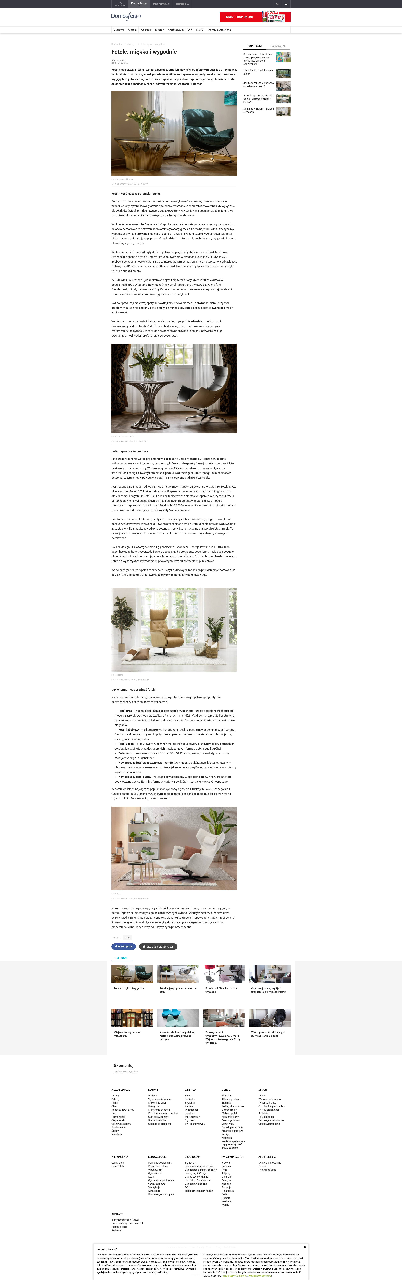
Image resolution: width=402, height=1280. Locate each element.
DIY (190, 29)
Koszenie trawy (230, 1116)
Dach (114, 1113)
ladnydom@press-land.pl (125, 1219)
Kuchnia (189, 1106)
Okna (114, 1106)
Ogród (132, 29)
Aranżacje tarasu (231, 1120)
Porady (115, 1095)
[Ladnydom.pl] (119, 4)
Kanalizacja (154, 1190)
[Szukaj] (277, 4)
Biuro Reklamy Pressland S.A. (127, 1223)
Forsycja (226, 1187)
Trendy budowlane (219, 29)
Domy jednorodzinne (269, 1162)
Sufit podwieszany (158, 1116)
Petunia (226, 1197)
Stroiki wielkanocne (269, 1123)
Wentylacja (154, 1187)
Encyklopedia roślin (232, 1127)
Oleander (227, 1176)
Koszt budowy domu (122, 1109)
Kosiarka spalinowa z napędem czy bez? (233, 1143)
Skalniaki (226, 1102)
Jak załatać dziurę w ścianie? (201, 1169)
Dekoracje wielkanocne (271, 1120)
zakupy (130, 44)
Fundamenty (118, 1127)
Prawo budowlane (158, 1166)
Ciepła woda (118, 1120)
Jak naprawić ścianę (196, 1183)
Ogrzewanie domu (121, 1123)
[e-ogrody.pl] (161, 4)
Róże (224, 1169)
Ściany (115, 1130)
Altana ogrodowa (231, 1099)
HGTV (199, 29)
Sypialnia (190, 1102)
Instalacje (116, 1134)
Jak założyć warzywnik (197, 1180)
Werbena (226, 1201)
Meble (262, 1095)
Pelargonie (228, 1190)
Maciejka (226, 1183)
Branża (262, 1166)
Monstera (227, 1095)
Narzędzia (153, 1106)
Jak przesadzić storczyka (199, 1166)
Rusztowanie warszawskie (163, 1113)
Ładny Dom (117, 1162)
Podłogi (152, 1095)
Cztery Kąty (117, 1166)
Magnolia (227, 1137)
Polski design (266, 1116)
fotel (127, 938)
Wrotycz (226, 1134)
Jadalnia (189, 1113)
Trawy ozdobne (230, 1147)
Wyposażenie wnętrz (269, 1099)
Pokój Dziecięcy (267, 1102)
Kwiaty (225, 1204)
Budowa (119, 29)
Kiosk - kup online (239, 17)
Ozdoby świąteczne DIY (271, 1106)
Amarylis (226, 1180)
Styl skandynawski (195, 1123)
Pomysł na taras (267, 1169)
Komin (114, 1102)
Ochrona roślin (229, 1109)
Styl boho (190, 1120)
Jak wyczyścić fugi (195, 1173)
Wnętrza (145, 29)
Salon (188, 1095)
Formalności (118, 1116)
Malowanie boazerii (159, 1109)
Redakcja (116, 1230)
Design (159, 29)
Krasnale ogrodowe (232, 1130)
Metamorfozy (192, 1116)
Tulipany (226, 1173)
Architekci (263, 1113)
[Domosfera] (139, 4)
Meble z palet (229, 1113)
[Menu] (286, 4)
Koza (151, 1176)
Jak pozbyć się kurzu (196, 1176)
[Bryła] (182, 4)
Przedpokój (191, 1109)
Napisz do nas (119, 1226)
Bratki (225, 1194)
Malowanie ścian (157, 1102)
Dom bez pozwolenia (160, 1162)
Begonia (226, 1166)
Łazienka (190, 1099)
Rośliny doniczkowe (233, 1106)
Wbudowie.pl (155, 1169)
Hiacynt (226, 1162)
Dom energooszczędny (161, 1194)
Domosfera (117, 44)
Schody (115, 1099)
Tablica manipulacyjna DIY (199, 1190)
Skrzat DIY (191, 1162)
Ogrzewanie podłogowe (161, 1180)
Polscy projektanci (268, 1109)
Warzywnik (228, 1123)
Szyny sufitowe (156, 1183)
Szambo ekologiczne (159, 1123)
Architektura (176, 29)
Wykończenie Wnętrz (159, 1099)
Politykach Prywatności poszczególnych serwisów (246, 1276)
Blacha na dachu (157, 1120)
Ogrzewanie (154, 1173)
